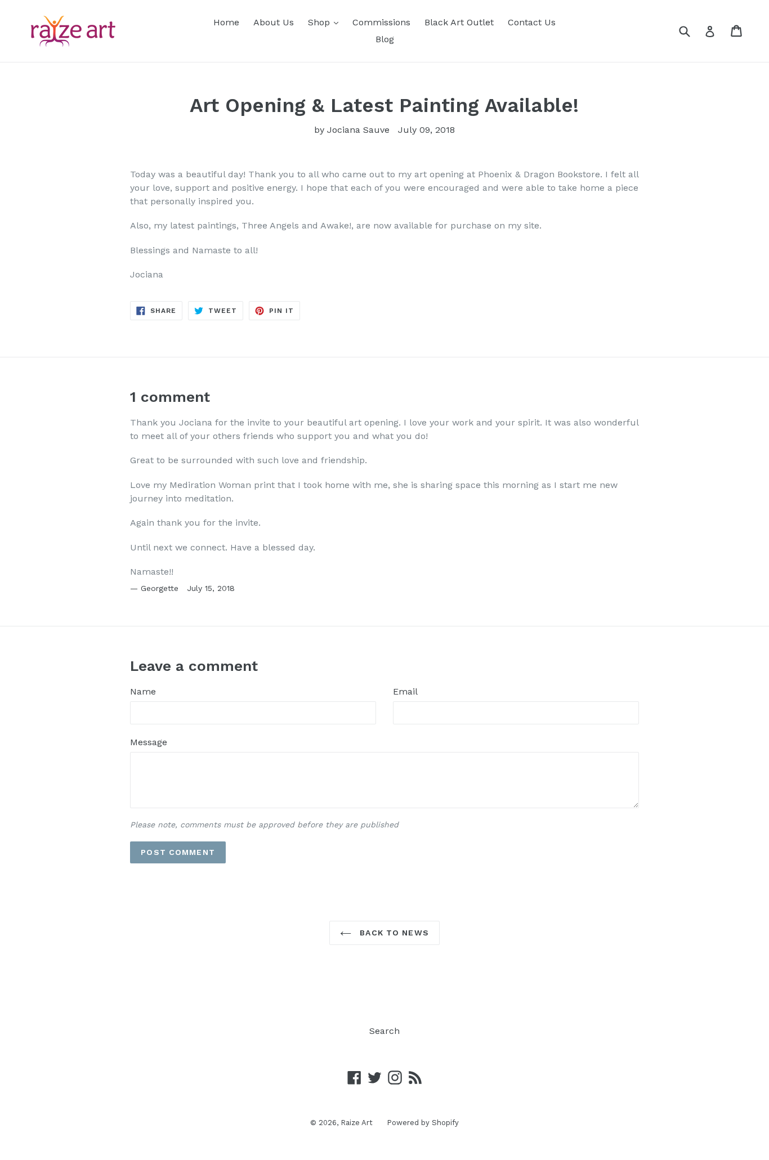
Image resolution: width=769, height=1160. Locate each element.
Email (405, 691)
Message (148, 742)
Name (143, 691)
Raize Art (357, 1122)
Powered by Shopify (423, 1122)
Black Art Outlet (459, 22)
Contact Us (532, 22)
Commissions (381, 22)
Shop (326, 22)
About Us (273, 22)
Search (384, 1030)
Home (226, 22)
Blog (384, 39)
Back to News (393, 932)
